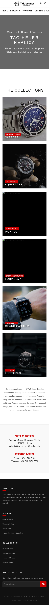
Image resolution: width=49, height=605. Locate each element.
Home (5, 11)
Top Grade (27, 11)
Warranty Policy (8, 524)
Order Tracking (8, 519)
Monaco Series (8, 562)
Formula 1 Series (9, 558)
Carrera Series (8, 549)
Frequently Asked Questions (13, 533)
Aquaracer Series (9, 553)
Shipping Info (7, 528)
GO (43, 584)
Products (15, 11)
